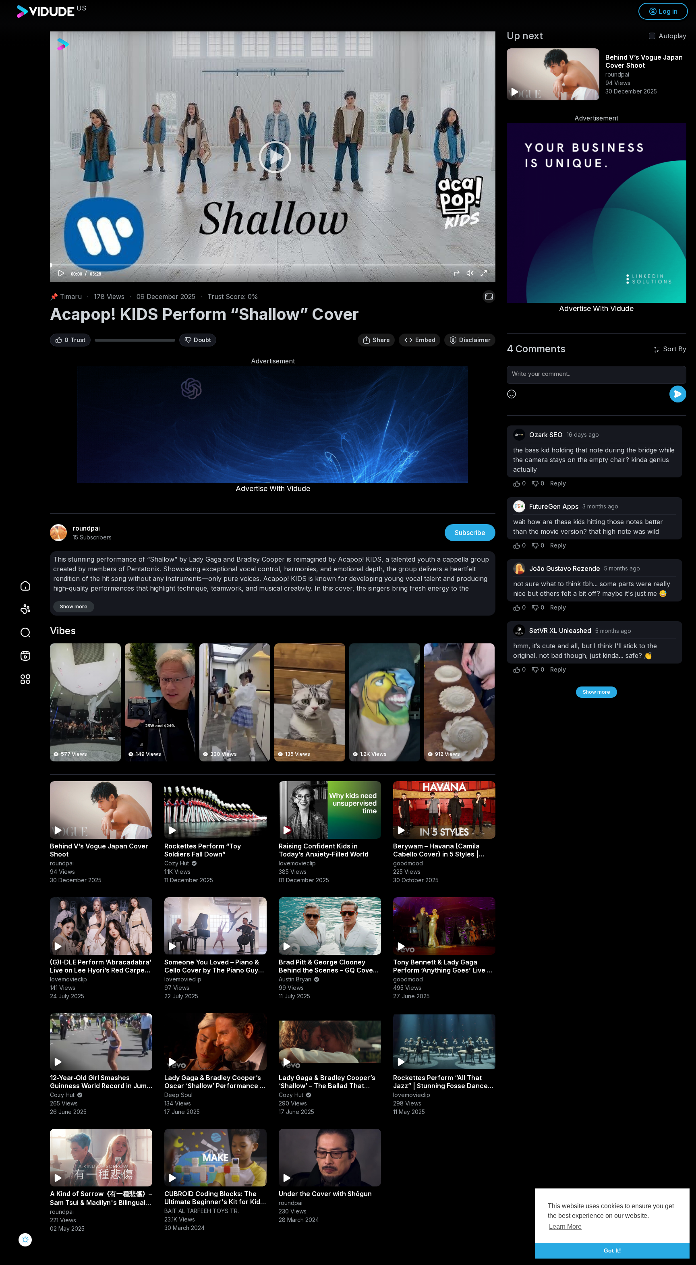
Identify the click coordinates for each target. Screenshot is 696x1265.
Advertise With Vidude (273, 488)
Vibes (63, 631)
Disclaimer (475, 339)
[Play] (273, 157)
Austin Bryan (296, 979)
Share (381, 339)
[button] (20, 632)
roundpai (62, 863)
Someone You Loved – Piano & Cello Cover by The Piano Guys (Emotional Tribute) (213, 970)
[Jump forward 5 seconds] (456, 273)
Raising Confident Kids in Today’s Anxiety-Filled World (324, 850)
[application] (272, 156)
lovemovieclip (297, 863)
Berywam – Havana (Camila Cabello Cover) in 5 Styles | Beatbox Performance (436, 854)
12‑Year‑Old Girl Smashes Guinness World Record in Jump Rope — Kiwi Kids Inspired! (100, 1086)
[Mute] (470, 273)
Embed (425, 339)
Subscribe (470, 533)
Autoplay (672, 36)
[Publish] (677, 394)
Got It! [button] (612, 1250)
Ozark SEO (546, 435)
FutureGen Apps (553, 506)
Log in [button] (668, 11)
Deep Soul (178, 1094)
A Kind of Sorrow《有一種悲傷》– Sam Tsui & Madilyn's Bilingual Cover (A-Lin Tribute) (101, 1202)
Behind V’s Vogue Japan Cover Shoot (644, 61)
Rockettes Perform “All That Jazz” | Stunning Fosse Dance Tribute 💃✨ (440, 1086)
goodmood (408, 863)
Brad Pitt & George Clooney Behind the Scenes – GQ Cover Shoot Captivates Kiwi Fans (327, 970)
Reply (558, 483)
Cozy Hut (177, 863)
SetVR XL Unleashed (560, 630)
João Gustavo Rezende (564, 568)
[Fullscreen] (483, 273)
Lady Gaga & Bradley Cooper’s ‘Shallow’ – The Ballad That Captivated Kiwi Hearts (327, 1086)
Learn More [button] (565, 1226)
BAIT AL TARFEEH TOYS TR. (201, 1210)
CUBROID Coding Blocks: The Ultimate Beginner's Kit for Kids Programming (214, 1202)
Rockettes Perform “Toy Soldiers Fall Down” (202, 850)
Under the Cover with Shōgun (325, 1194)
